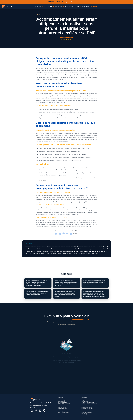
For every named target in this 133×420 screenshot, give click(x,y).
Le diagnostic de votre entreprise (88, 402)
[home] (7, 6)
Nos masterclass (85, 401)
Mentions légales (61, 411)
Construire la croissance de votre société (89, 403)
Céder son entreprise (85, 414)
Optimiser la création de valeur (87, 404)
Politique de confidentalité (63, 409)
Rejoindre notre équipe (62, 408)
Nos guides (84, 400)
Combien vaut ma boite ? (62, 404)
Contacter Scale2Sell (62, 407)
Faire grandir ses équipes (86, 406)
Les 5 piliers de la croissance (63, 398)
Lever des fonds (84, 413)
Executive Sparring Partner (63, 400)
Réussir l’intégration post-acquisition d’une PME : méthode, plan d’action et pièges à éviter (94, 282)
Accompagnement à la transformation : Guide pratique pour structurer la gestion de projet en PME (37, 293)
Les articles (84, 398)
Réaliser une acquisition (86, 409)
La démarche (60, 397)
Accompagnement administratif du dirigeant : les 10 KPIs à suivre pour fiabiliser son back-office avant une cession (64, 294)
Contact (95, 6)
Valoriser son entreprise (86, 411)
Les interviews (84, 397)
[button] (39, 6)
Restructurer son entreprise (87, 412)
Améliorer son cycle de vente (87, 407)
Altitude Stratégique (61, 401)
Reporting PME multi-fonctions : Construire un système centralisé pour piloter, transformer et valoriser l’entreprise (65, 283)
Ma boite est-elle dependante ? (64, 403)
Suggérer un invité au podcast (63, 412)
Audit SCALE (60, 406)
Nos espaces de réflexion (62, 402)
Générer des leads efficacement (87, 408)
